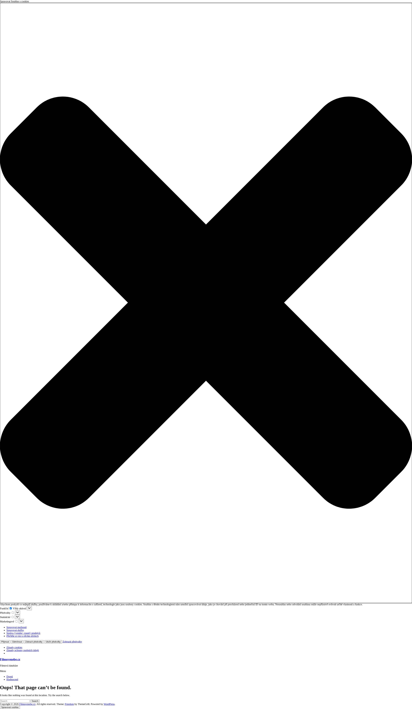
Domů (9, 676)
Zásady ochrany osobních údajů (22, 650)
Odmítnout (17, 642)
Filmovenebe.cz (10, 659)
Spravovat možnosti (16, 627)
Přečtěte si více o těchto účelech (22, 636)
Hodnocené (12, 679)
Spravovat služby (15, 630)
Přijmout (5, 642)
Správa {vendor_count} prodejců (23, 633)
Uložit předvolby (53, 642)
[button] (206, 303)
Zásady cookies (14, 647)
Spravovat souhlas (10, 707)
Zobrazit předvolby (33, 642)
